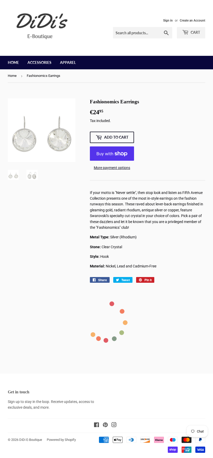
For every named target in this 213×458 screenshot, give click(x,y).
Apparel (68, 62)
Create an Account (192, 20)
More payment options (112, 168)
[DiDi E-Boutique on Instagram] (114, 425)
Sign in (168, 20)
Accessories (39, 62)
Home (13, 62)
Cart (195, 32)
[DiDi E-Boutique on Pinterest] (105, 425)
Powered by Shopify (61, 440)
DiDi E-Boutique (30, 440)
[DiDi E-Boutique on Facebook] (96, 425)
